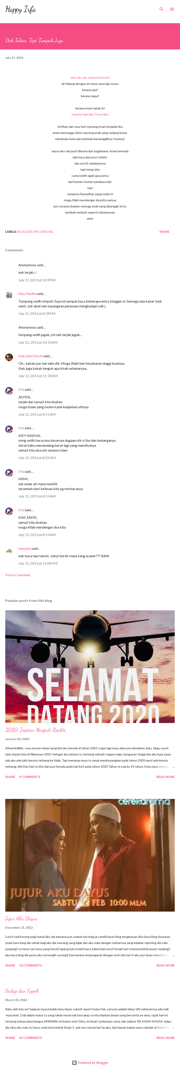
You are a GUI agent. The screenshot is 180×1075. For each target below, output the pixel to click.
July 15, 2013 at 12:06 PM (38, 563)
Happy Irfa (20, 9)
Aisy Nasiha (27, 293)
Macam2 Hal (43, 231)
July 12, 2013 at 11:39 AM (38, 376)
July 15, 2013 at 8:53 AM (37, 496)
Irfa (21, 389)
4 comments (29, 777)
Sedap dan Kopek (22, 991)
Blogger (25, 231)
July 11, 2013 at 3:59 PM (37, 280)
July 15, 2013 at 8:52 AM (37, 457)
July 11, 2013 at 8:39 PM (37, 313)
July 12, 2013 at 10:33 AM (38, 342)
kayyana (24, 548)
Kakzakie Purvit (30, 356)
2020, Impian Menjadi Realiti (35, 730)
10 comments (30, 965)
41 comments (30, 1038)
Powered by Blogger (92, 1063)
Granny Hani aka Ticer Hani (90, 114)
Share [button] (164, 231)
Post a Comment (17, 575)
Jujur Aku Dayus (21, 918)
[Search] (161, 8)
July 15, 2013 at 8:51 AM (37, 414)
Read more (166, 777)
